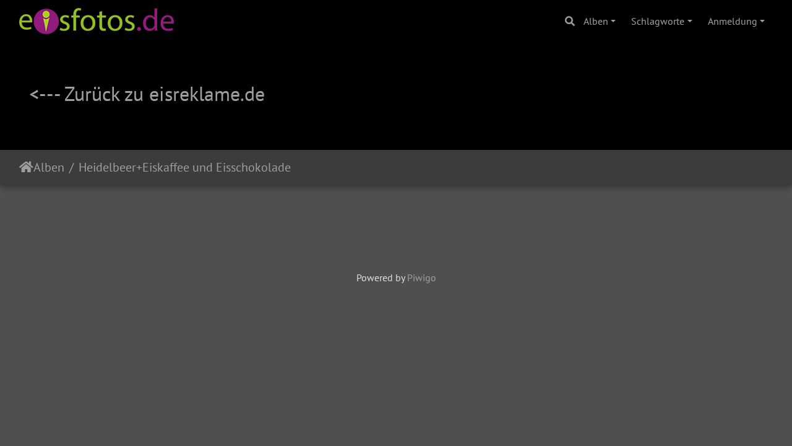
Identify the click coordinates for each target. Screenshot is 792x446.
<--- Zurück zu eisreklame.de (147, 94)
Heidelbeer (107, 167)
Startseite (26, 167)
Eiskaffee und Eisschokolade (216, 167)
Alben (595, 21)
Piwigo (421, 277)
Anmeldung (732, 21)
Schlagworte (657, 21)
